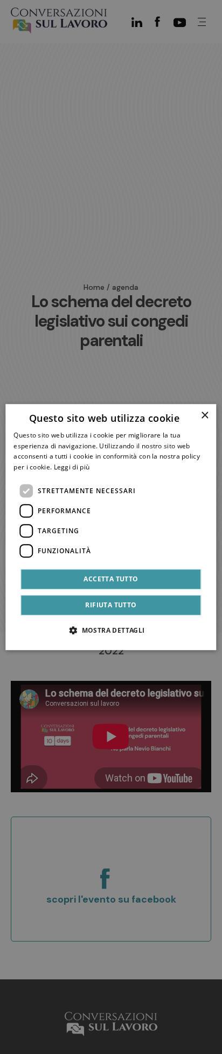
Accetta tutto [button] (111, 579)
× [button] (204, 416)
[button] (110, 630)
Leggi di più (72, 467)
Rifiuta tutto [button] (110, 604)
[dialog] (110, 527)
